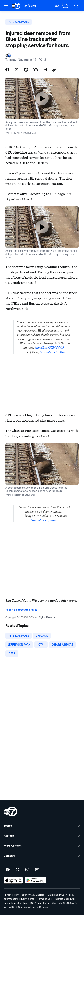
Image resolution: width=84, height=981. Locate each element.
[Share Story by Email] (44, 69)
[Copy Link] (54, 69)
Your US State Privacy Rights (19, 899)
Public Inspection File (15, 903)
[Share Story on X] (16, 69)
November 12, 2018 (52, 352)
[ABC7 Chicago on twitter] (17, 870)
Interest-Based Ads (65, 899)
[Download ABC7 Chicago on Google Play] (35, 880)
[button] (5, 5)
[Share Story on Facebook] (7, 69)
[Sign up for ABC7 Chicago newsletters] (37, 870)
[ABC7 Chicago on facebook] (8, 870)
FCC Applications (39, 903)
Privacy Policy (11, 895)
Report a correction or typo (21, 610)
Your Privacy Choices (33, 895)
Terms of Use (45, 899)
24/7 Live (30, 6)
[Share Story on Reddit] (26, 69)
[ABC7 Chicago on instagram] (27, 870)
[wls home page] (10, 811)
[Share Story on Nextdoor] (35, 69)
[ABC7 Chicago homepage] (16, 5)
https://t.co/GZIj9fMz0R (49, 347)
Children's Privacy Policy (61, 895)
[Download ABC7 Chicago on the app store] (13, 880)
